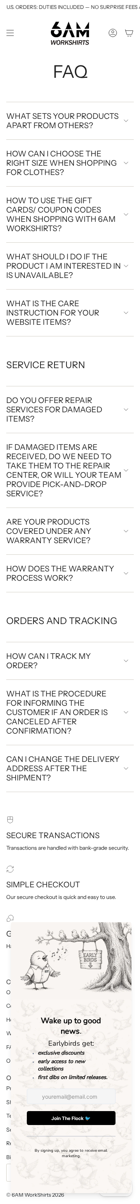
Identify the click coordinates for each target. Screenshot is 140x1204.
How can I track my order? (48, 661)
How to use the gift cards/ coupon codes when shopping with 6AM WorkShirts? (61, 214)
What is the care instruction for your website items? (52, 313)
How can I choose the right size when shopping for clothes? (61, 163)
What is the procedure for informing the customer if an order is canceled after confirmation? (57, 712)
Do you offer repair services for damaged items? (54, 410)
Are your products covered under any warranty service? (48, 531)
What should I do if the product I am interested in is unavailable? (63, 266)
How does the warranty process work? (60, 573)
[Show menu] (10, 33)
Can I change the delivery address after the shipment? (63, 768)
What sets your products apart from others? (62, 120)
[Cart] (129, 33)
